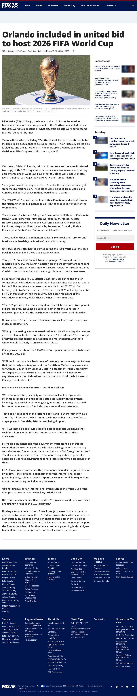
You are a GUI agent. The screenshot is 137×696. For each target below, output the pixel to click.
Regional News (34, 619)
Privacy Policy (117, 259)
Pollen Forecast (32, 589)
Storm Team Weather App (30, 596)
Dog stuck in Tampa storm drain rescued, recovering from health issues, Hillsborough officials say (106, 94)
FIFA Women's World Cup (26, 51)
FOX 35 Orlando (8, 51)
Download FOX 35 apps (56, 651)
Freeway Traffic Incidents (54, 572)
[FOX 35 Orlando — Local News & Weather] (11, 5)
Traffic (52, 558)
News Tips (77, 619)
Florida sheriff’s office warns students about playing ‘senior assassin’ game (107, 106)
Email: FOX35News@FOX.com (81, 627)
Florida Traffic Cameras (54, 578)
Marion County (8, 584)
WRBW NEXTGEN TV (57, 659)
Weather (30, 558)
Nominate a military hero (10, 601)
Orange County (8, 587)
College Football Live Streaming (125, 630)
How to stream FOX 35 (56, 624)
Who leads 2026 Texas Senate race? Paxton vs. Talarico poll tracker (107, 68)
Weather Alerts (31, 568)
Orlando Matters (9, 632)
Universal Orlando (101, 581)
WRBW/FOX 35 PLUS (57, 662)
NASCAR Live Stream (125, 638)
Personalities (53, 635)
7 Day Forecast (31, 577)
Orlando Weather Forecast (32, 572)
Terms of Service (116, 261)
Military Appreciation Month (11, 607)
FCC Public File (54, 668)
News (5, 558)
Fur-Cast (74, 584)
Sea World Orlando (102, 577)
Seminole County (9, 593)
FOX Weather (31, 592)
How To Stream (9, 623)
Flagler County (8, 577)
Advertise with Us (55, 656)
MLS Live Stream (123, 666)
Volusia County (8, 597)
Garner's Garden (78, 581)
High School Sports (124, 577)
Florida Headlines (9, 562)
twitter (117, 687)
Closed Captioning (55, 665)
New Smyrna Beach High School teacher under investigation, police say (122, 156)
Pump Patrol (53, 562)
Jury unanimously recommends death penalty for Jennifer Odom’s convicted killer (106, 81)
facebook (111, 687)
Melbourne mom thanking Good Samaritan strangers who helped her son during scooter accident (122, 185)
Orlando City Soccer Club (124, 572)
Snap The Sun (31, 601)
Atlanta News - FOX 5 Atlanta (33, 635)
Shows (6, 619)
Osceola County (9, 590)
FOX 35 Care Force (79, 565)
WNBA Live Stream (124, 663)
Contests (99, 619)
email (133, 687)
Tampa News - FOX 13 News (33, 629)
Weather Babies (77, 569)
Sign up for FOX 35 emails (56, 645)
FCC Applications (55, 672)
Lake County (7, 581)
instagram (122, 687)
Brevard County (9, 574)
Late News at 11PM (10, 636)
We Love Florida (78, 562)
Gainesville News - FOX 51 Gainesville (33, 624)
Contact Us (52, 632)
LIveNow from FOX (10, 639)
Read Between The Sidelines (124, 563)
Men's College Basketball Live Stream (122, 649)
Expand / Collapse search (133, 5)
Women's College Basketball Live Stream (123, 657)
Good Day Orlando (10, 629)
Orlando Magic (122, 568)
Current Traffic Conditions (54, 566)
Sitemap (5, 611)
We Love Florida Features (101, 566)
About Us (53, 619)
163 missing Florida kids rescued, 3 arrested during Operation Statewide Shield (107, 118)
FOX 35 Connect (78, 637)
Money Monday (77, 590)
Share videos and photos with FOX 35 (79, 633)
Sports (120, 558)
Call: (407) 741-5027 (79, 623)
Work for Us (53, 638)
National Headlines (10, 571)
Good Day (76, 558)
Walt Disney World (101, 574)
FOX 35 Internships (56, 641)
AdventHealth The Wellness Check (78, 573)
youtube (127, 687)
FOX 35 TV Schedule (11, 626)
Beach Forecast (32, 585)
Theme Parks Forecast (31, 581)
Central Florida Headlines (8, 566)
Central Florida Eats (10, 642)
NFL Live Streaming (124, 626)
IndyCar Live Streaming (121, 642)
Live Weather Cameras (30, 563)
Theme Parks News (102, 571)
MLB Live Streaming (125, 635)
